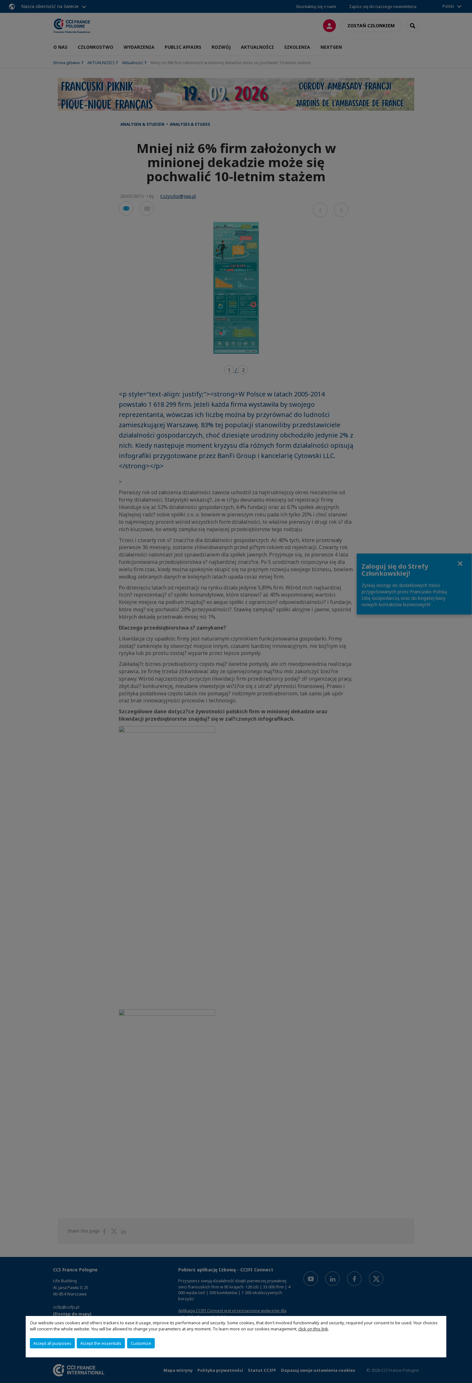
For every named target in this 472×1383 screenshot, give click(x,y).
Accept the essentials (100, 1343)
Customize (141, 1343)
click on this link (313, 1329)
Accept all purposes (52, 1343)
